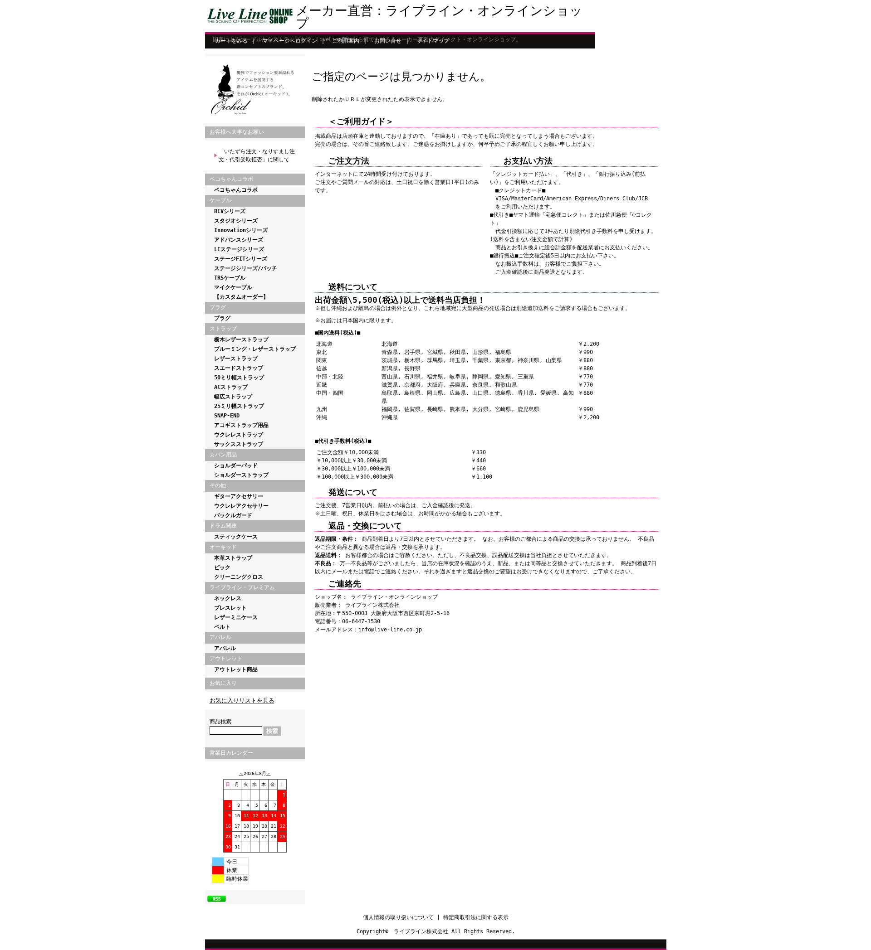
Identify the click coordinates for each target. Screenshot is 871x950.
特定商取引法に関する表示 (476, 917)
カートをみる (231, 41)
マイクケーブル (233, 287)
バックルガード (233, 515)
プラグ (222, 318)
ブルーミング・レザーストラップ (255, 349)
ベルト (222, 627)
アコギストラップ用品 (241, 425)
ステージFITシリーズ (240, 259)
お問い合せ (387, 41)
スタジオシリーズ (236, 221)
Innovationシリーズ (241, 230)
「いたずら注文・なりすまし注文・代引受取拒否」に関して (257, 155)
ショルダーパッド (236, 465)
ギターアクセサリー (238, 496)
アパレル (225, 648)
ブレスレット (230, 608)
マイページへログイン (290, 41)
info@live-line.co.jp (390, 629)
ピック (222, 567)
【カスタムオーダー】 (241, 297)
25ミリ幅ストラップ (239, 406)
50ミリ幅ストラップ (239, 377)
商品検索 (220, 721)
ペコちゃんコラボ (236, 190)
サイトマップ (432, 41)
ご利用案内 (345, 41)
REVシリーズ (229, 211)
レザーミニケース (236, 617)
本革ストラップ (233, 558)
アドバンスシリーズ (238, 240)
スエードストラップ (238, 368)
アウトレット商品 (236, 669)
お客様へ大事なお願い (237, 132)
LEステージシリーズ (239, 249)
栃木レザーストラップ (241, 339)
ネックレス (227, 598)
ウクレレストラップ (238, 434)
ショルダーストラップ (241, 475)
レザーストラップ (236, 358)
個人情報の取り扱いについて (398, 917)
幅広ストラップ (233, 396)
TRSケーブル (229, 278)
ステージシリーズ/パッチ (245, 268)
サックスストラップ (238, 444)
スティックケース (236, 536)
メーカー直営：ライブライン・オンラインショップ (439, 17)
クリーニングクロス (238, 577)
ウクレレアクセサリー (241, 506)
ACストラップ (231, 387)
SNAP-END (227, 415)
